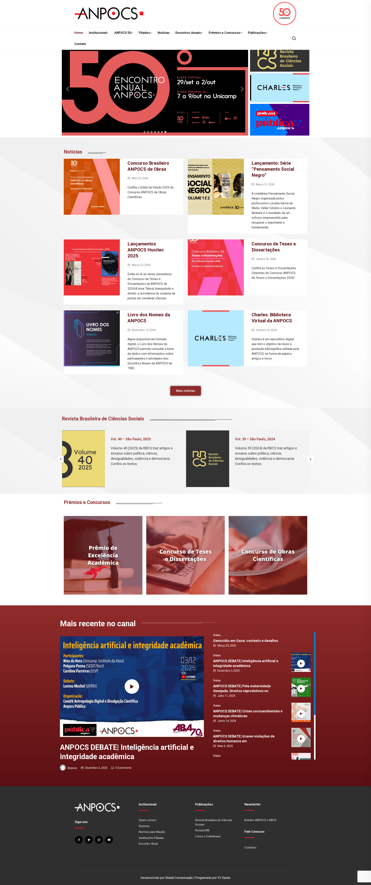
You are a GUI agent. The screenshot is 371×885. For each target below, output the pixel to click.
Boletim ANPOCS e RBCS (260, 820)
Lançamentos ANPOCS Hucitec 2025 (146, 250)
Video (217, 635)
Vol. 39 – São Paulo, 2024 (255, 439)
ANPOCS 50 (122, 33)
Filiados (144, 33)
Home (78, 33)
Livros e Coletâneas (207, 836)
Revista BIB (202, 830)
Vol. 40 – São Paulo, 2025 (131, 439)
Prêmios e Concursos (224, 33)
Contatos (250, 847)
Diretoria (144, 826)
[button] (155, 89)
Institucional (98, 33)
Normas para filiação (152, 832)
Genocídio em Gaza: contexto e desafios (245, 641)
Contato (80, 44)
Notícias (164, 33)
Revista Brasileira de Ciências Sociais (213, 822)
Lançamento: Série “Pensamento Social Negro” (273, 169)
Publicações (257, 33)
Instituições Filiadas (151, 838)
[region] (155, 89)
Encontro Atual (148, 843)
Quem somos (147, 820)
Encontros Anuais (188, 33)
